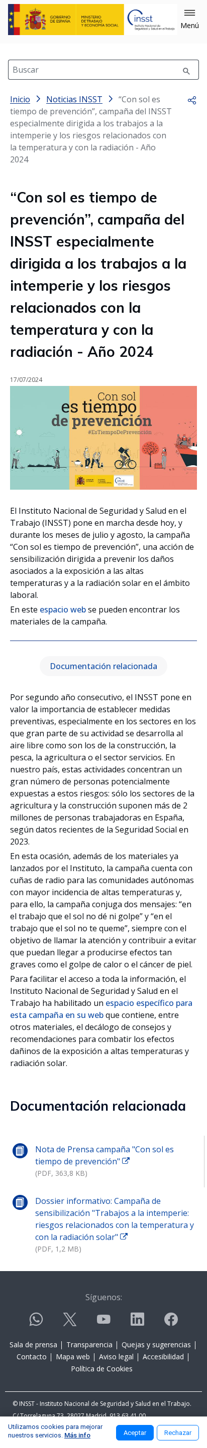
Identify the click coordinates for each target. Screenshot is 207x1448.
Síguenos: (103, 1297)
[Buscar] (186, 69)
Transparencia (89, 1344)
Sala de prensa (33, 1344)
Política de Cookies (102, 1368)
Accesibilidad (163, 1356)
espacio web (63, 609)
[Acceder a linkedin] (137, 1323)
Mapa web (73, 1356)
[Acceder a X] (70, 1323)
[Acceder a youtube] (103, 1323)
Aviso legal (116, 1356)
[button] (189, 20)
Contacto (32, 1356)
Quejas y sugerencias (156, 1344)
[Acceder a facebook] (171, 1323)
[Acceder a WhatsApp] (36, 1323)
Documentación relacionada (103, 666)
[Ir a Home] (92, 19)
